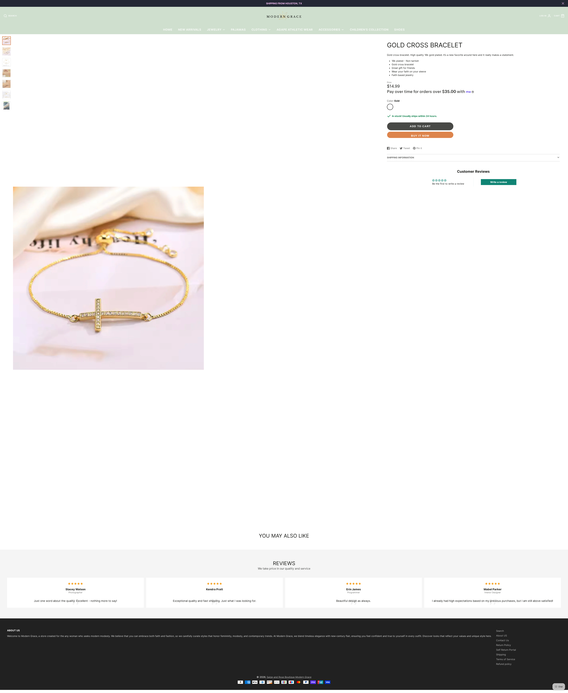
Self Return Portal (506, 649)
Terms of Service (505, 659)
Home (167, 29)
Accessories (330, 29)
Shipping (501, 654)
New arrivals (189, 29)
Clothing (259, 29)
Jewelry (214, 29)
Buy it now (420, 135)
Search (500, 630)
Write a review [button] (498, 182)
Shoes (399, 29)
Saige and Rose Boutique (281, 677)
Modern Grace (303, 677)
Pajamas (238, 29)
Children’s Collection (369, 29)
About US (501, 635)
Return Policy (503, 645)
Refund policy (503, 664)
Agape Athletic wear (295, 29)
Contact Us (502, 640)
